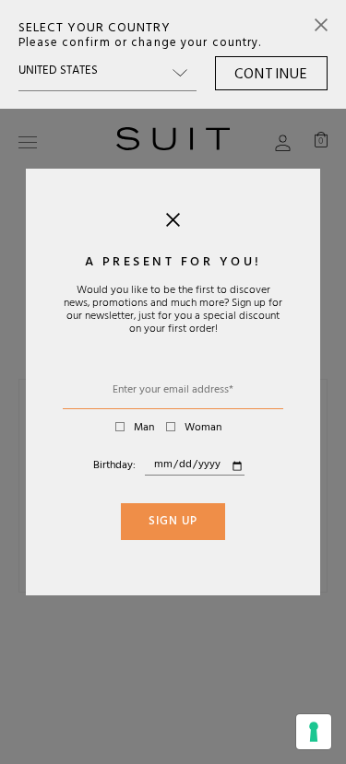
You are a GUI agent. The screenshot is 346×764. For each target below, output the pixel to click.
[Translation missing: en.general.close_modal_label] (173, 224)
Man (144, 428)
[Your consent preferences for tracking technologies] (313, 731)
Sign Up (173, 522)
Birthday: (114, 466)
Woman (203, 428)
